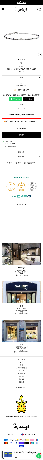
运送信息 (21, 152)
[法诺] (21, 331)
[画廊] (21, 292)
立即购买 (21, 135)
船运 (17, 85)
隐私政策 (21, 379)
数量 (21, 105)
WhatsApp (16, 99)
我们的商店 (21, 359)
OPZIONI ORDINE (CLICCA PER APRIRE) (21, 115)
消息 (21, 365)
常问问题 (21, 370)
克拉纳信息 (21, 373)
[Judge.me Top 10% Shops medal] (33, 186)
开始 (21, 63)
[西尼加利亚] (21, 254)
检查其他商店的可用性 (10, 146)
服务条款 (21, 376)
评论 (21, 362)
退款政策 (21, 382)
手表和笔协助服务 (21, 368)
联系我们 (21, 156)
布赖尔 (21, 66)
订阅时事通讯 (21, 388)
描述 (21, 77)
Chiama (30, 99)
